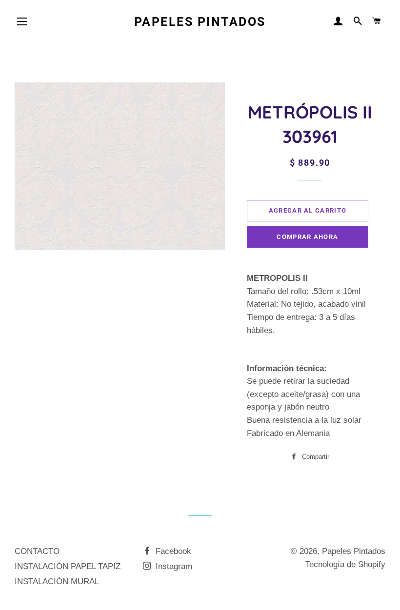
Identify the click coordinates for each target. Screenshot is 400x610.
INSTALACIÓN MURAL (57, 581)
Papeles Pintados (200, 22)
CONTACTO (37, 551)
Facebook (172, 551)
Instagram (172, 566)
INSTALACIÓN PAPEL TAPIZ (67, 566)
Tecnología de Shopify (345, 564)
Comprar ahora (307, 236)
